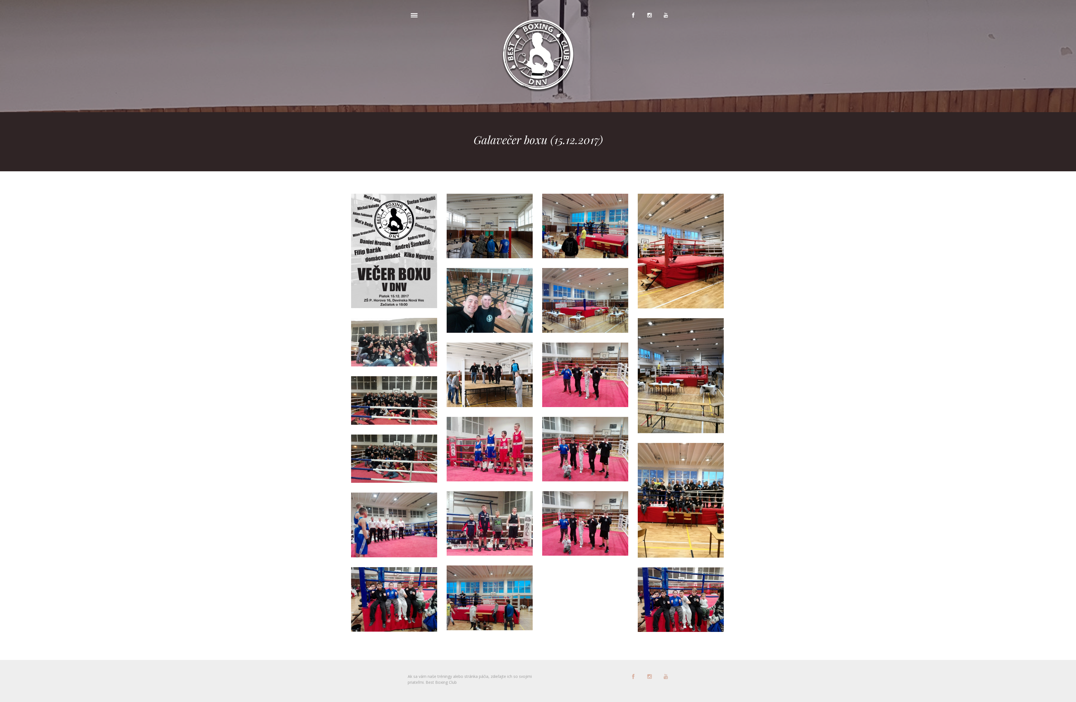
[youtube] (665, 15)
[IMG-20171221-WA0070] (585, 523)
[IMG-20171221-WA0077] (681, 375)
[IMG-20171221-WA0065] (681, 599)
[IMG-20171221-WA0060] (490, 226)
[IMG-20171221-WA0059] (394, 599)
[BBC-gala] (394, 251)
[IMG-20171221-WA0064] (585, 300)
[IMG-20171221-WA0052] (490, 449)
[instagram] (649, 15)
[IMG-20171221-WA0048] (394, 459)
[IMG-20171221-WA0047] (394, 400)
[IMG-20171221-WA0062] (490, 300)
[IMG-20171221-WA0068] (585, 449)
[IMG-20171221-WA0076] (681, 251)
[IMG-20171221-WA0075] (490, 375)
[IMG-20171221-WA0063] (585, 226)
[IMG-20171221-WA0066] (585, 375)
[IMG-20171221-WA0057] (394, 525)
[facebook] (633, 15)
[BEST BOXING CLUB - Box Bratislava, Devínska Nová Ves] (538, 55)
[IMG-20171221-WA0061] (490, 597)
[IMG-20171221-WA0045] (394, 342)
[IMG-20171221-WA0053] (490, 523)
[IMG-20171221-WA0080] (681, 500)
